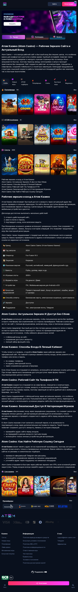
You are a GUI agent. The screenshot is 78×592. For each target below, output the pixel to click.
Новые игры (14, 83)
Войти (55, 4)
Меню (4, 587)
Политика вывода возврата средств (36, 537)
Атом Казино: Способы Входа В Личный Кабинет (22, 184)
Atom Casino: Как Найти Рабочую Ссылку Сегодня (22, 192)
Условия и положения (30, 559)
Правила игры (27, 557)
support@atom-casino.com (66, 537)
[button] (69, 28)
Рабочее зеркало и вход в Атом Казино (18, 179)
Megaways (68, 83)
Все (75, 90)
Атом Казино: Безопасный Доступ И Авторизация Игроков (26, 189)
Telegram (60, 541)
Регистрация (68, 4)
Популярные (36, 83)
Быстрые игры (57, 83)
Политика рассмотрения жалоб (34, 563)
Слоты (48, 83)
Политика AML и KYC (30, 544)
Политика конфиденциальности (34, 547)
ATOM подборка (24, 83)
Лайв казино (6, 547)
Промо (15, 37)
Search (73, 587)
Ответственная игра (30, 550)
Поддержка (39, 572)
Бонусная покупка (8, 554)
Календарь (39, 37)
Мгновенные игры (8, 550)
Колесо (59, 37)
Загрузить (12, 24)
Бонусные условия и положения (34, 541)
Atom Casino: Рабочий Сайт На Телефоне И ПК (21, 187)
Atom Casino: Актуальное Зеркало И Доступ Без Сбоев (24, 182)
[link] (8, 506)
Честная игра (27, 554)
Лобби (5, 83)
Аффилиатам (61, 544)
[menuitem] (8, 537)
